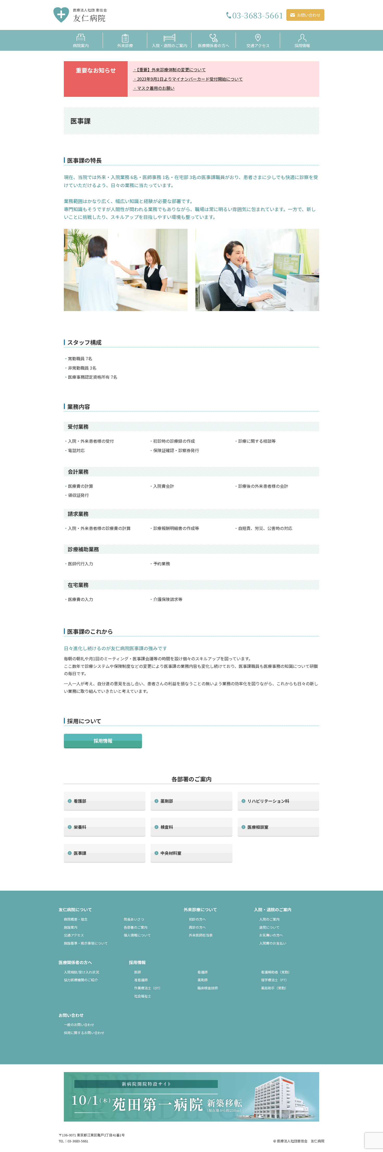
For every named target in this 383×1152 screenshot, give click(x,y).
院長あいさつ (134, 919)
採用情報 (103, 740)
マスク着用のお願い (156, 88)
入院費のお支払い (272, 943)
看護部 (80, 801)
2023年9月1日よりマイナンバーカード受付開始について (190, 79)
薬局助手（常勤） (274, 987)
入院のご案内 (269, 919)
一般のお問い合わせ (79, 1024)
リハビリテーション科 (268, 801)
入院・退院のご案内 (273, 909)
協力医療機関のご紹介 (81, 979)
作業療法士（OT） (148, 987)
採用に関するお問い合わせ (84, 1032)
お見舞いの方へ (271, 935)
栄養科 (80, 827)
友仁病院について (75, 909)
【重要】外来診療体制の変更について (171, 69)
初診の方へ (197, 919)
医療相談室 (258, 827)
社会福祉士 (142, 995)
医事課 (80, 853)
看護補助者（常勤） (276, 972)
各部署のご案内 (135, 927)
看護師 (202, 972)
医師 (137, 972)
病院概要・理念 (76, 919)
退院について (269, 927)
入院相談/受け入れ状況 (81, 972)
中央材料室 (170, 853)
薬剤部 (166, 801)
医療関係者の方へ (75, 962)
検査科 (166, 827)
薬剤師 (202, 979)
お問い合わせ (71, 1015)
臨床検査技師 (207, 987)
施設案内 (70, 927)
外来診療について (200, 909)
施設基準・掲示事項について (86, 943)
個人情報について (137, 935)
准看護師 (141, 979)
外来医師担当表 (201, 935)
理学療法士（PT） (275, 979)
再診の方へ (197, 927)
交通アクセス (258, 45)
